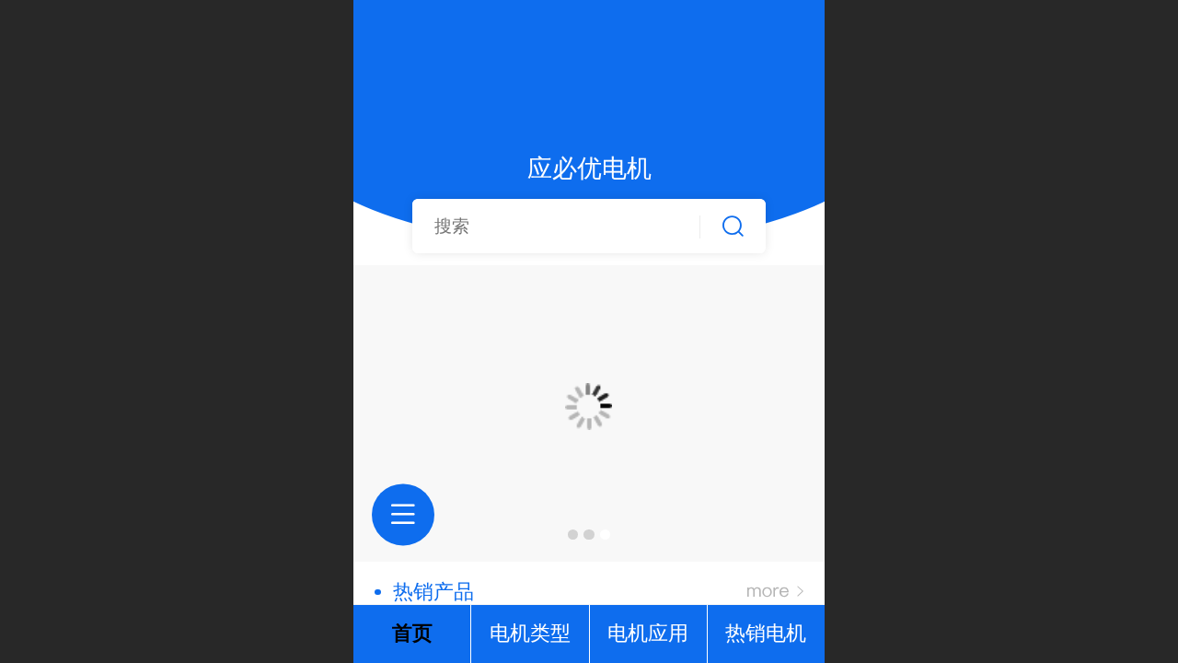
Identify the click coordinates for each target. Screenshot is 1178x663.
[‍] (775, 592)
